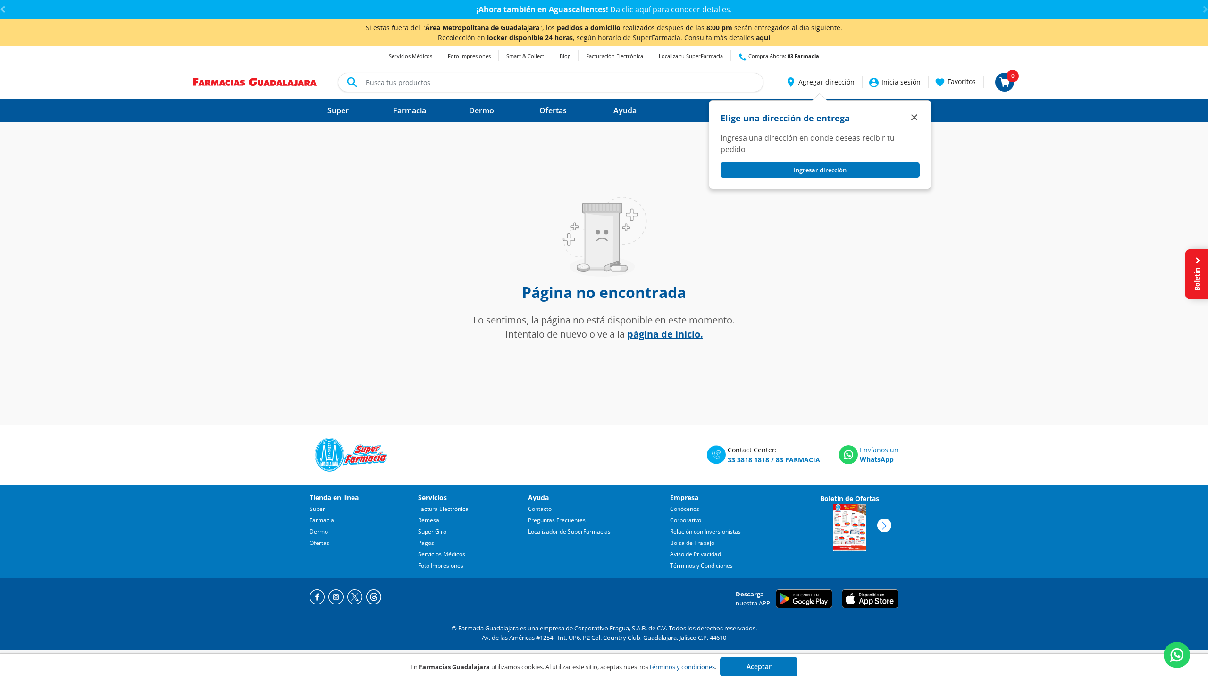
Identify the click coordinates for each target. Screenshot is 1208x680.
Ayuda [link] (625, 110)
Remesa (428, 520)
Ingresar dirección (820, 170)
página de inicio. (665, 334)
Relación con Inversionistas (705, 531)
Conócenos (684, 509)
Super (317, 509)
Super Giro (432, 531)
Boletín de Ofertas (849, 498)
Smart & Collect (525, 56)
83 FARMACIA (798, 459)
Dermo (319, 531)
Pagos (426, 543)
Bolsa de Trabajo (692, 543)
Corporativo (685, 520)
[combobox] (550, 82)
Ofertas (319, 543)
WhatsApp (877, 459)
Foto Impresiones (469, 56)
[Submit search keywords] (352, 82)
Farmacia (322, 520)
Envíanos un (879, 449)
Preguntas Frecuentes (557, 520)
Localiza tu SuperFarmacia (691, 56)
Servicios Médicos (410, 56)
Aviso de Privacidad (695, 554)
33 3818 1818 (748, 459)
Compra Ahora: (783, 56)
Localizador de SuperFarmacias (569, 531)
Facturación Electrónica (614, 56)
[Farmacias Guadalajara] (255, 81)
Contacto (540, 509)
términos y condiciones (682, 667)
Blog (565, 56)
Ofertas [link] (553, 110)
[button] (820, 82)
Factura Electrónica (443, 509)
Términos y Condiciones (701, 565)
